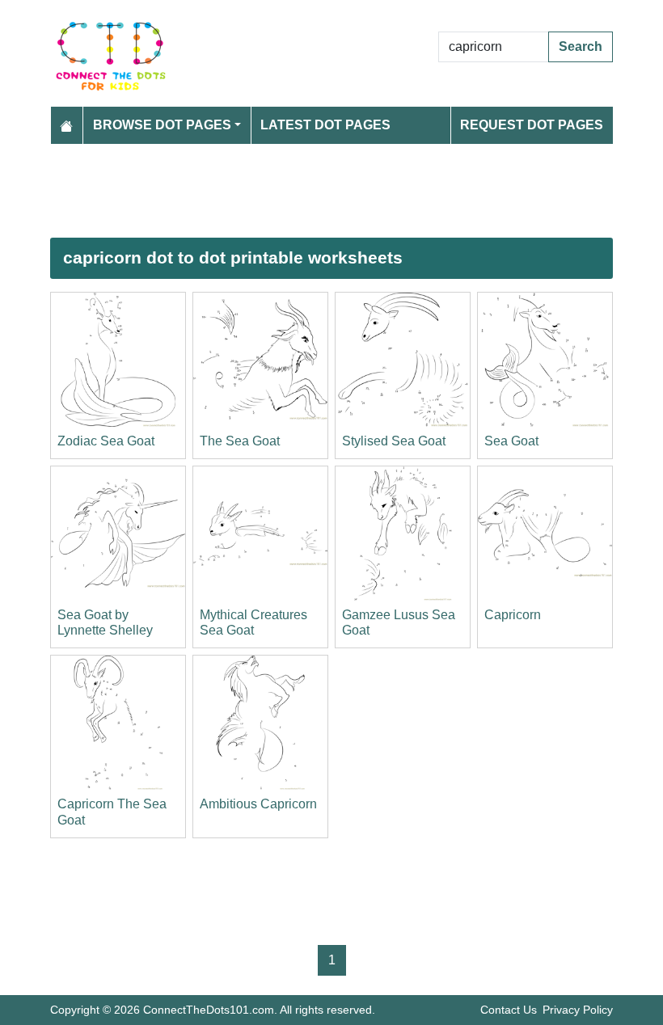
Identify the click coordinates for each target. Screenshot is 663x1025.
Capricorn (512, 615)
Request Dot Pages (531, 125)
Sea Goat (511, 441)
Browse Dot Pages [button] (162, 125)
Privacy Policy (578, 1009)
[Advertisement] (331, 190)
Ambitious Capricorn (258, 804)
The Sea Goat (240, 441)
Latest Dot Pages (325, 125)
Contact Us (508, 1009)
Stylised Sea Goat (394, 441)
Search (580, 46)
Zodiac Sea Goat (105, 441)
